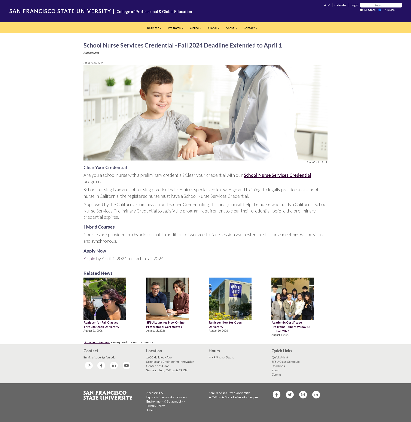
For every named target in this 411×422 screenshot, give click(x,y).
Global (215, 29)
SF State (370, 10)
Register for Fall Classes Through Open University (101, 324)
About (233, 29)
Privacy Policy (155, 405)
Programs (177, 29)
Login (354, 5)
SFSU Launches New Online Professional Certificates (165, 324)
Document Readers (97, 342)
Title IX (151, 410)
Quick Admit (280, 357)
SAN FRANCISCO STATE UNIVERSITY (60, 11)
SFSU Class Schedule (286, 361)
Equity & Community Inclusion (166, 397)
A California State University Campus (233, 397)
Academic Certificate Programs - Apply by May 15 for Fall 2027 (290, 327)
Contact (252, 29)
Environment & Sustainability (165, 401)
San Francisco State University (229, 393)
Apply (89, 258)
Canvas (276, 374)
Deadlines (278, 366)
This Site (389, 10)
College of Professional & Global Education (154, 11)
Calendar (340, 5)
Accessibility (154, 393)
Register (156, 29)
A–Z (327, 5)
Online (197, 29)
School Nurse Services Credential (277, 175)
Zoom (275, 370)
